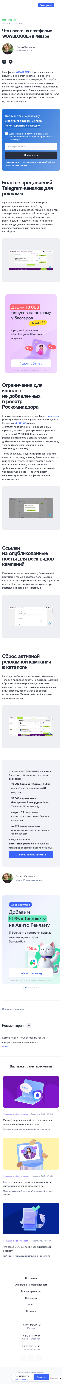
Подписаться (31, 155)
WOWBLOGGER (24, 72)
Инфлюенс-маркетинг (13, 1008)
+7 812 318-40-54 (31, 1335)
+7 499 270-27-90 (31, 1324)
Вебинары (31, 1297)
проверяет (53, 415)
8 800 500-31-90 (31, 1346)
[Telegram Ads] (31, 939)
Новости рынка (9, 19)
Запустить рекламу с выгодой (31, 854)
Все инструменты (31, 1291)
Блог (31, 1304)
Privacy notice (53, 1378)
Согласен (41, 1377)
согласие (18, 133)
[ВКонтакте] (4, 63)
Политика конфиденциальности (31, 1371)
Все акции (31, 1277)
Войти (5, 1046)
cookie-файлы (21, 1378)
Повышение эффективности (16, 1113)
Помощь (31, 1311)
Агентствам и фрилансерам (31, 1284)
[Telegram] (10, 63)
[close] (60, 1378)
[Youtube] (39, 1358)
